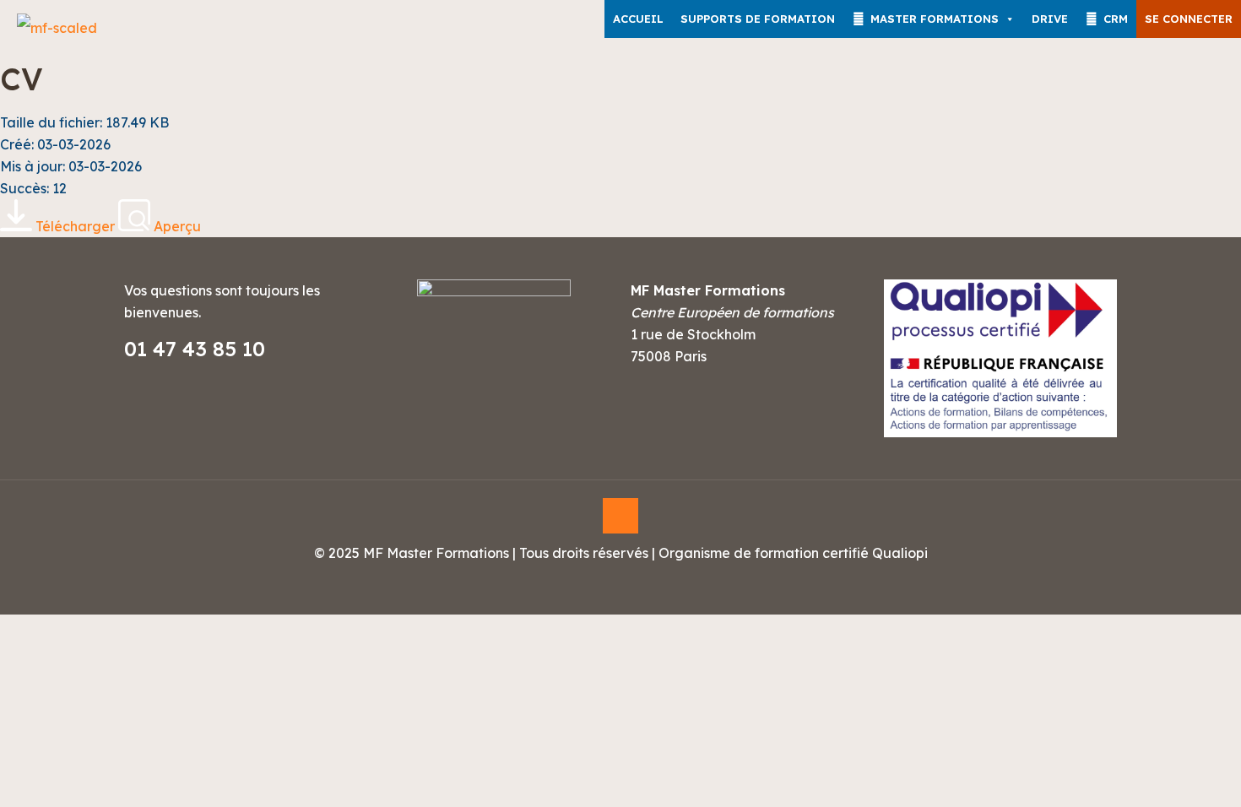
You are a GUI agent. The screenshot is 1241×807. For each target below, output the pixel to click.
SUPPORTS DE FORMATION (757, 18)
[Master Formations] (57, 27)
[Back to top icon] (620, 515)
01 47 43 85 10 (194, 348)
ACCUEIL (638, 18)
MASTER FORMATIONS (934, 18)
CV (21, 79)
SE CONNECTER (1189, 18)
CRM (1115, 18)
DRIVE (1050, 18)
